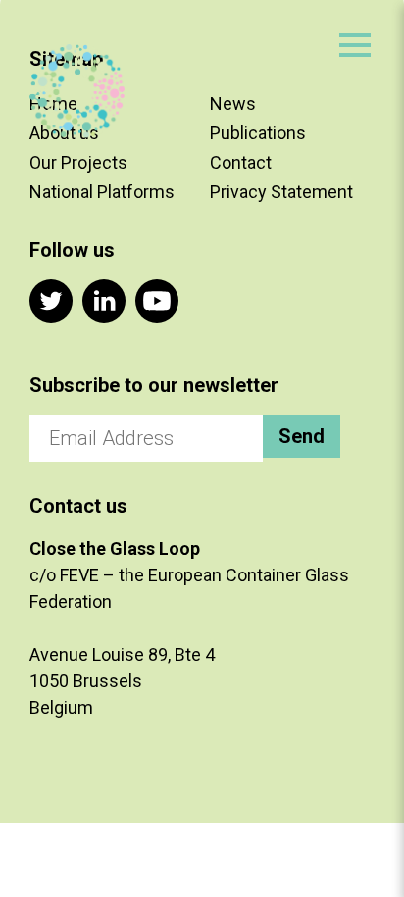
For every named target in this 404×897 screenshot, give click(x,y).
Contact (241, 162)
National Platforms (102, 191)
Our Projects (78, 162)
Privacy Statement (281, 191)
